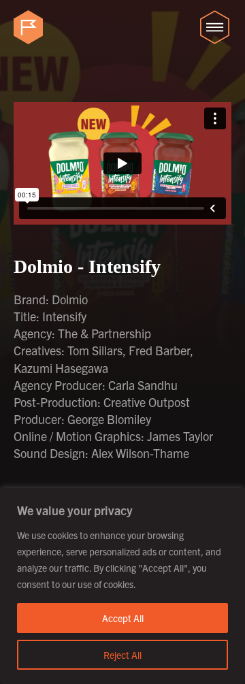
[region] (122, 586)
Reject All (122, 655)
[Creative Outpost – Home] (31, 27)
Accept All (123, 618)
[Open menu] (214, 27)
